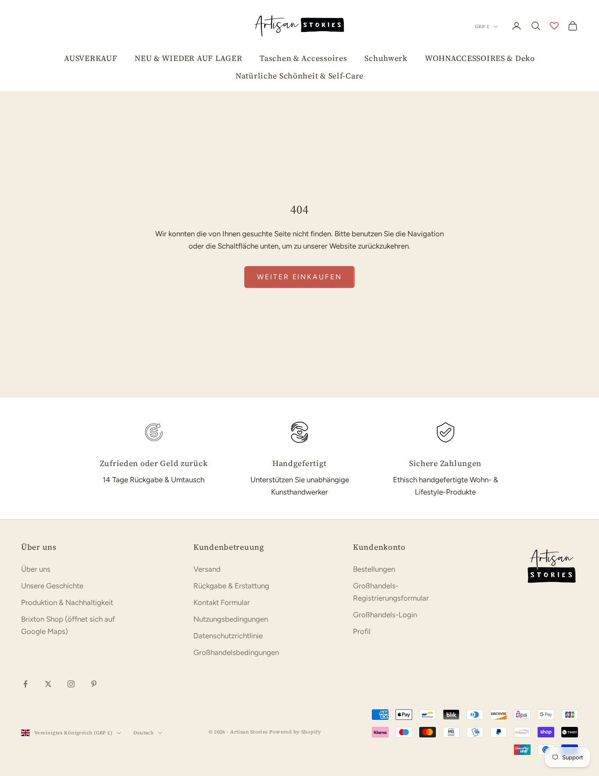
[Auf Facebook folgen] (25, 684)
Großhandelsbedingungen (236, 652)
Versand (207, 569)
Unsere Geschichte (52, 585)
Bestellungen (374, 569)
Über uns (35, 569)
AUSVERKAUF (90, 58)
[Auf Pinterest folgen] (93, 684)
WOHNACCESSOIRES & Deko (480, 58)
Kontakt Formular (221, 602)
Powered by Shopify (295, 732)
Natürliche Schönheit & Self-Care (299, 75)
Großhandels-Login (385, 614)
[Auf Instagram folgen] (71, 684)
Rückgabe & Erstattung (231, 585)
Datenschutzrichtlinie (228, 635)
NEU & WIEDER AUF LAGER (188, 58)
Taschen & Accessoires (303, 58)
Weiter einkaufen (299, 277)
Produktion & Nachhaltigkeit (67, 602)
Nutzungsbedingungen (230, 619)
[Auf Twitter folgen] (48, 684)
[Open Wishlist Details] (554, 25)
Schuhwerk (385, 58)
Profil (362, 631)
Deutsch (143, 733)
